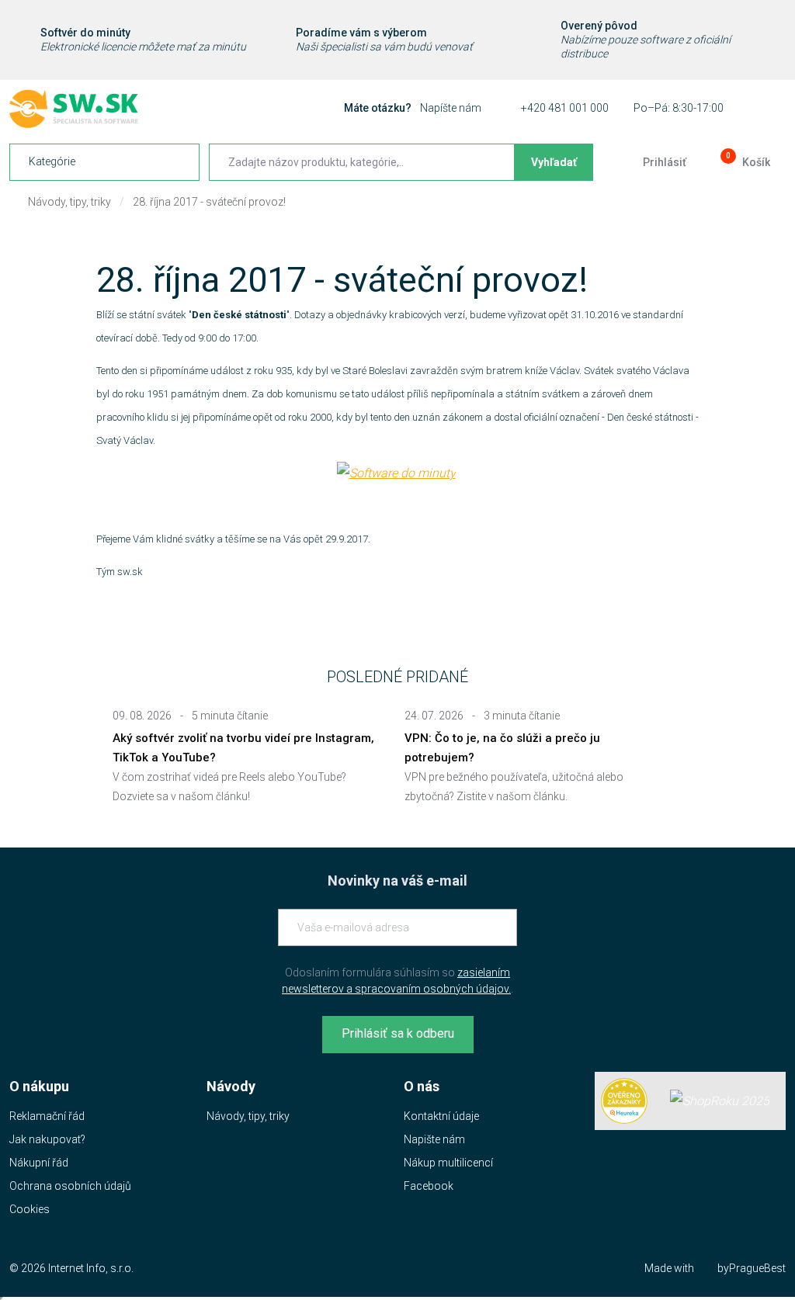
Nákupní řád (38, 1162)
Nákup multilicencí (448, 1162)
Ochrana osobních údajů (70, 1186)
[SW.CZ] (73, 108)
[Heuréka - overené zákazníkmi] (624, 1101)
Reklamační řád (47, 1116)
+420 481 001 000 (565, 108)
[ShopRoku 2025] (719, 1101)
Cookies (29, 1209)
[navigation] (104, 162)
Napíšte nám (450, 108)
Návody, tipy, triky (69, 202)
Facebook (428, 1186)
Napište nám (434, 1139)
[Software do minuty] (396, 472)
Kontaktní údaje (441, 1116)
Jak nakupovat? (47, 1139)
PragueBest (757, 1268)
